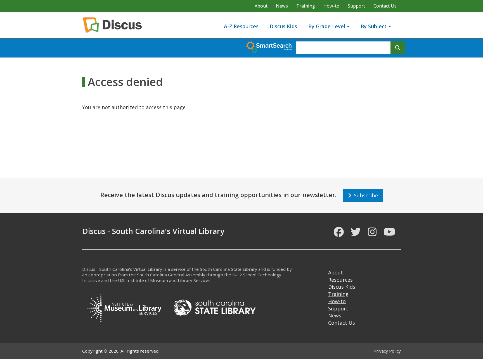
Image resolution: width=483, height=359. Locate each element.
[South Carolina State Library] (215, 307)
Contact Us (385, 6)
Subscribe (364, 195)
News (282, 6)
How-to (331, 6)
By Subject (374, 26)
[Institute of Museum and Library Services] (124, 307)
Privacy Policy (387, 351)
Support (356, 6)
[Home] (114, 25)
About (261, 6)
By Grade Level (327, 26)
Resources (340, 279)
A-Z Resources (241, 26)
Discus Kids (283, 26)
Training (305, 6)
